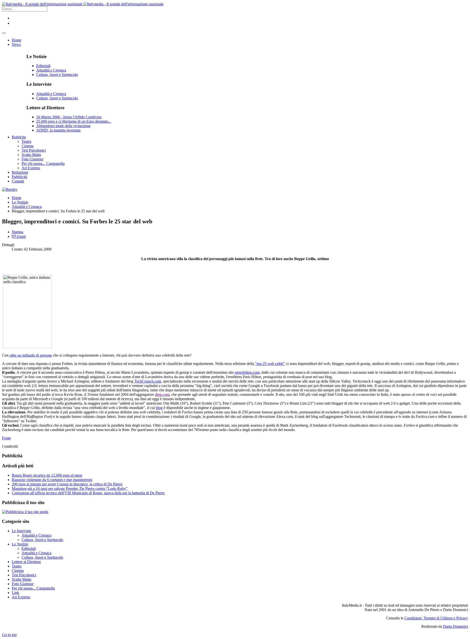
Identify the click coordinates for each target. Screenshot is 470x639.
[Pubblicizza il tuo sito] (25, 512)
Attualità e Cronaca (51, 70)
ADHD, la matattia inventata (58, 130)
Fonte (6, 438)
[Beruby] (9, 189)
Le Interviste (21, 531)
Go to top (9, 635)
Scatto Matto (21, 579)
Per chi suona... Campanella (33, 588)
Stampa (17, 232)
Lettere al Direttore (26, 562)
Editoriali (43, 66)
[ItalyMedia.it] (83, 4)
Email (21, 236)
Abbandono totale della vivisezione (63, 126)
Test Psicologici (24, 575)
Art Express (21, 597)
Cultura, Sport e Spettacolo (57, 74)
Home (16, 198)
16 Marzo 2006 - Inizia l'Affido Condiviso (69, 117)
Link (15, 593)
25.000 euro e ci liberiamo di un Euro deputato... (73, 121)
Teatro (17, 566)
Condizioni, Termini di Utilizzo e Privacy (436, 618)
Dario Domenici (455, 626)
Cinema (18, 570)
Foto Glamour (23, 584)
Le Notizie (20, 202)
